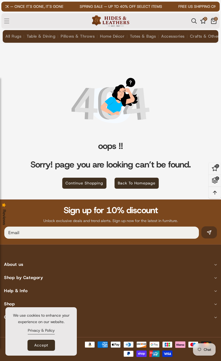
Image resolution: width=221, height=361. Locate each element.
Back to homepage (137, 183)
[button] (10, 21)
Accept (41, 345)
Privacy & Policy (41, 330)
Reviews (4, 217)
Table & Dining (41, 36)
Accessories (173, 36)
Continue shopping (84, 183)
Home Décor (112, 36)
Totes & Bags (143, 36)
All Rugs (13, 36)
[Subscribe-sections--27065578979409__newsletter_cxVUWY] (209, 232)
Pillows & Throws (78, 36)
